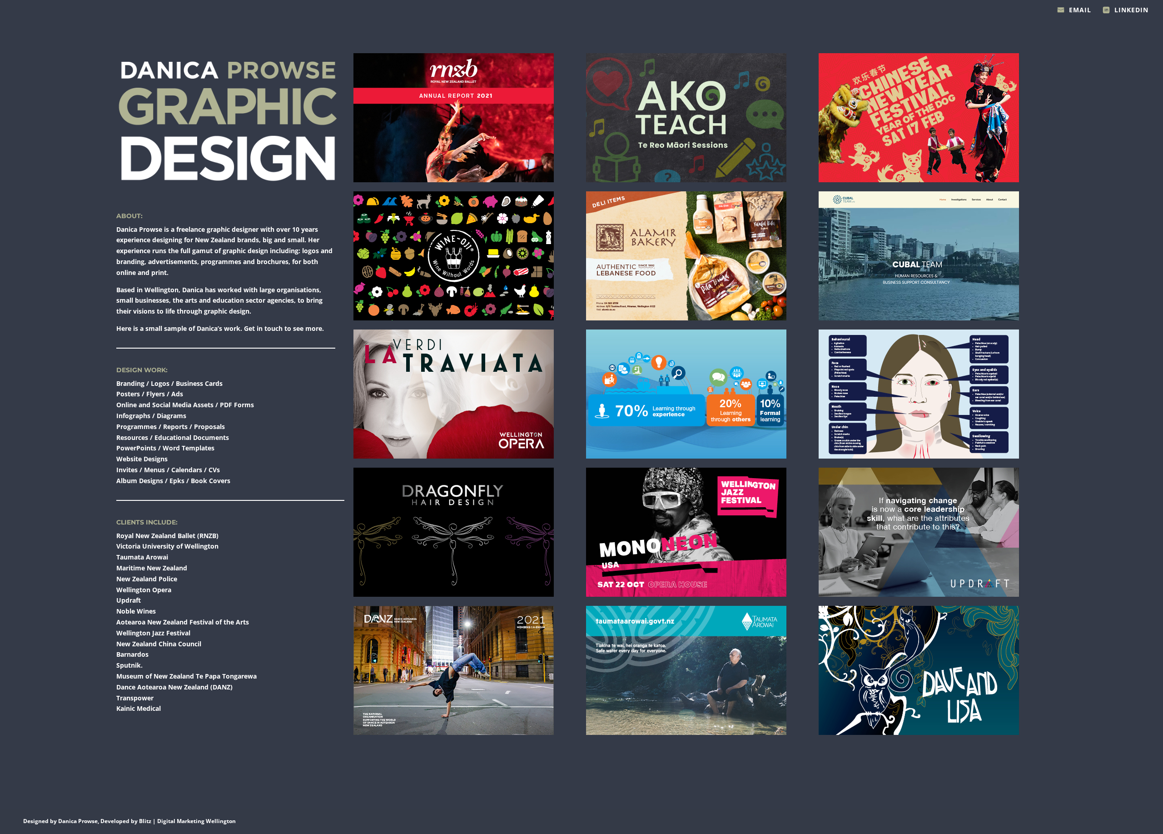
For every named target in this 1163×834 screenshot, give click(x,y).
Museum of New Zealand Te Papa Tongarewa (186, 676)
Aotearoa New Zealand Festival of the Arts (182, 622)
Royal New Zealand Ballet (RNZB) (167, 535)
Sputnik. (129, 665)
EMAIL (1080, 10)
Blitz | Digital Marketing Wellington (187, 821)
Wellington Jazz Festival (153, 633)
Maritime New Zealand (151, 568)
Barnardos (132, 654)
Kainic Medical (138, 708)
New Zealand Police (146, 578)
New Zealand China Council (158, 643)
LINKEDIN (1131, 10)
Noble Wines (136, 611)
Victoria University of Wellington (167, 546)
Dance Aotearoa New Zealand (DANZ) (174, 687)
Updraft (128, 600)
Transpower (135, 698)
